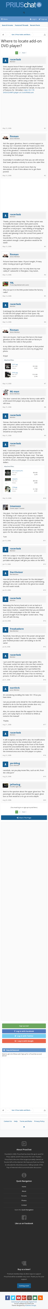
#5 (45, 296)
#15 (44, 647)
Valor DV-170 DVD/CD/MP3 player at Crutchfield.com (18, 91)
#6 (45, 322)
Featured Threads (21, 25)
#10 (44, 498)
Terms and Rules (26, 1121)
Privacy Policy (39, 1121)
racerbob (15, 59)
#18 (44, 755)
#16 (44, 680)
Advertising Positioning (18, 1302)
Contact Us (8, 1121)
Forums (24, 1196)
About (24, 1191)
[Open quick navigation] (45, 34)
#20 (44, 800)
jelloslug (15, 784)
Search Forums (7, 25)
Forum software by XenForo (24, 1304)
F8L (12, 282)
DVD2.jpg (15, 372)
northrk (15, 687)
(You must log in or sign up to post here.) (24, 807)
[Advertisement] (24, 110)
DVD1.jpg (15, 364)
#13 (44, 590)
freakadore (17, 628)
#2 (45, 175)
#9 (45, 435)
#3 (45, 246)
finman (14, 136)
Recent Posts (35, 25)
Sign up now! (24, 1026)
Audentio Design (30, 1305)
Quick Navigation (27, 1210)
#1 (45, 128)
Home (24, 1187)
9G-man (14, 391)
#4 (45, 275)
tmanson (15, 506)
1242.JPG (14, 479)
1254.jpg (14, 487)
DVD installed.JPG (17, 471)
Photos (24, 1200)
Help (15, 1121)
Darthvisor (16, 572)
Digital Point (33, 1302)
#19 (44, 776)
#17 (44, 724)
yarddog (15, 763)
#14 (44, 621)
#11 (44, 540)
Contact (24, 1205)
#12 (44, 564)
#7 (45, 383)
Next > (24, 53)
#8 (45, 407)
